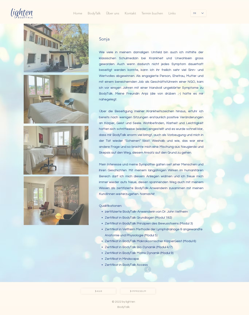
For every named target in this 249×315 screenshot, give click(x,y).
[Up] (147, 269)
